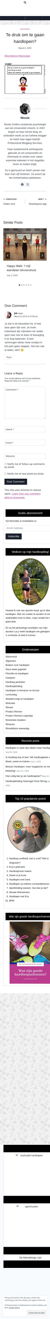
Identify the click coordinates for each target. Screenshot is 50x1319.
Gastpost (10, 677)
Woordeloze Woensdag (17, 56)
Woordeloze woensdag (17, 728)
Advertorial (11, 656)
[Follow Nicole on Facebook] (22, 184)
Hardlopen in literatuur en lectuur (22, 690)
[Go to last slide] (8, 255)
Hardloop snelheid (18, 858)
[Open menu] (25, 18)
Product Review (14, 711)
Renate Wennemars (19, 892)
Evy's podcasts (17, 867)
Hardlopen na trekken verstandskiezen (29, 884)
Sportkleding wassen (20, 888)
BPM (11, 900)
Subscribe (13, 536)
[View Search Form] (25, 2)
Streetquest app (38, 201)
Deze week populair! (16, 669)
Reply (9, 357)
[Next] (42, 255)
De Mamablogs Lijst (30, 1257)
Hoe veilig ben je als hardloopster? (23, 776)
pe (15, 313)
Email (10, 442)
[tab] (19, 285)
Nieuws (9, 707)
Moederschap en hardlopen (20, 699)
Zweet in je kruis (17, 875)
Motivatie (25, 29)
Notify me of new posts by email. (25, 473)
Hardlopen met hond (19, 879)
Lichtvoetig (11, 694)
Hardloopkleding (14, 686)
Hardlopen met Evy (19, 896)
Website (10, 456)
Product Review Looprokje (19, 715)
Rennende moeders (16, 720)
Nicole (25, 118)
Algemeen (11, 661)
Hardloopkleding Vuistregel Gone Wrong (26, 781)
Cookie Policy (14, 1308)
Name (10, 429)
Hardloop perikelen (15, 682)
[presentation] (25, 244)
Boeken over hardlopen (17, 665)
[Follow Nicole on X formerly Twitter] (27, 184)
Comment (12, 389)
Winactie (10, 724)
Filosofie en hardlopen (17, 673)
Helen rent (10, 201)
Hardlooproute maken (20, 871)
